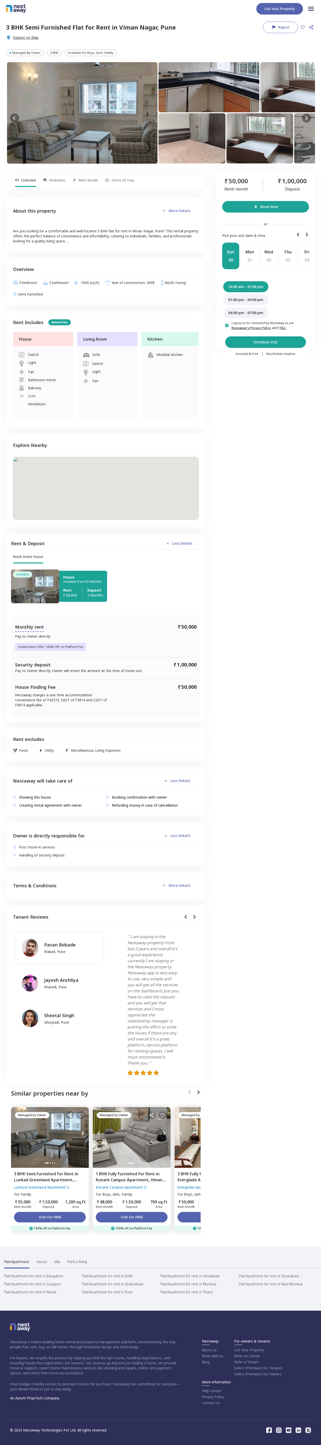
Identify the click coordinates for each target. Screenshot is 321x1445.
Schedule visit (265, 342)
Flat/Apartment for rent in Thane (186, 1292)
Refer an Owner (247, 1356)
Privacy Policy (213, 1396)
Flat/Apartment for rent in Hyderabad (112, 1284)
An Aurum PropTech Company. (35, 1398)
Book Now (269, 206)
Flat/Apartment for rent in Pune (107, 1292)
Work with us (212, 1356)
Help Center (211, 1390)
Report (284, 27)
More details (179, 210)
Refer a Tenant (246, 1362)
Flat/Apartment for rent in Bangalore (33, 1276)
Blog (205, 1362)
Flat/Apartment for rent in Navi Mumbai (270, 1284)
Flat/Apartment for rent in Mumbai (188, 1284)
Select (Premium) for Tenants (258, 1368)
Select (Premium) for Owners (258, 1374)
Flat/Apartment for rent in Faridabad (189, 1276)
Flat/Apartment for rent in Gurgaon (32, 1284)
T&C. (282, 328)
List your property (280, 8)
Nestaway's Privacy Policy (251, 328)
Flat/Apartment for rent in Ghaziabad (269, 1276)
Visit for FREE (50, 1217)
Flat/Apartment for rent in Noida (30, 1292)
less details (182, 543)
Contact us (211, 1402)
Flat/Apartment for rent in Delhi (107, 1276)
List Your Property (249, 1349)
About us (209, 1349)
